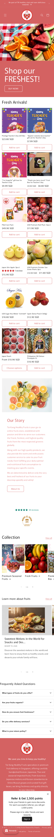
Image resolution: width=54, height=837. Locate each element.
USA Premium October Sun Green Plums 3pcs (37, 268)
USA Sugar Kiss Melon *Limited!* (14, 314)
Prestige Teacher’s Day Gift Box (13, 136)
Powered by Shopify (33, 827)
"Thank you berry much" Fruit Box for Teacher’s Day (38, 181)
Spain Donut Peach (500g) (37, 314)
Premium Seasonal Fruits (12, 577)
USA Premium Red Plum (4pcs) (39, 225)
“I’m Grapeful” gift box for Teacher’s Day (12, 181)
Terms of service (34, 831)
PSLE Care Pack (7, 225)
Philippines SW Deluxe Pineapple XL (35, 357)
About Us (15, 488)
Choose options (14, 367)
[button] (5, 15)
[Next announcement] (49, 3)
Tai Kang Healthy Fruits (16, 827)
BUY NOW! (13, 88)
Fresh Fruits (31, 575)
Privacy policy (47, 827)
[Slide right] (33, 587)
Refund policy (21, 831)
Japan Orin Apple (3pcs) (11, 267)
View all (48, 538)
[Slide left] (21, 587)
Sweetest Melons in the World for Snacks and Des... (24, 640)
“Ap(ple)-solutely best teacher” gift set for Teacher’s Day (39, 137)
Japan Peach (6, 356)
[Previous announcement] (5, 3)
